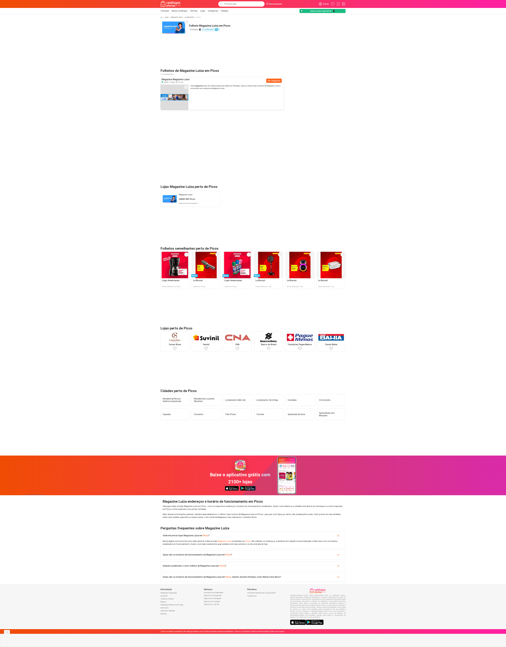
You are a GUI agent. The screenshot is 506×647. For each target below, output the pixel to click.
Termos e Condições (242, 631)
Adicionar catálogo (167, 611)
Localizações (189, 17)
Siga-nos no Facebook (212, 595)
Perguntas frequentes (168, 593)
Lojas (202, 11)
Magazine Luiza (176, 17)
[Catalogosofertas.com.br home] (170, 4)
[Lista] (343, 4)
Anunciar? (164, 596)
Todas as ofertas (167, 599)
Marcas (163, 602)
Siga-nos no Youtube (212, 601)
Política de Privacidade (260, 631)
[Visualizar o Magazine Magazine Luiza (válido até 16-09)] (174, 97)
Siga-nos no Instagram (212, 598)
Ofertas (194, 11)
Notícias (163, 614)
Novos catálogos (180, 11)
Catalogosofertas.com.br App (171, 605)
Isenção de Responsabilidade (221, 631)
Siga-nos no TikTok (211, 604)
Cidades (224, 11)
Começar (165, 11)
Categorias (213, 11)
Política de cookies (277, 631)
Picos (205, 535)
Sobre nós (164, 608)
